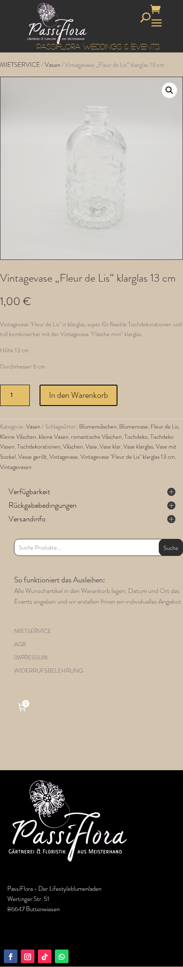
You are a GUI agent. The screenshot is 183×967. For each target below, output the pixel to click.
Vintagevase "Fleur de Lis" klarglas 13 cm (127, 456)
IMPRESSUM (31, 657)
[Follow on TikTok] (44, 956)
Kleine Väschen (18, 436)
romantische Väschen (96, 436)
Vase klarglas (138, 446)
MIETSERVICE (20, 64)
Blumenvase (133, 426)
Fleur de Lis (164, 426)
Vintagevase (63, 456)
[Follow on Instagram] (27, 956)
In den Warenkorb (78, 395)
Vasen (52, 64)
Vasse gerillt (32, 456)
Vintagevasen (15, 467)
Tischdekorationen (38, 446)
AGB (20, 644)
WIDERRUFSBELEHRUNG (48, 670)
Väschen (73, 446)
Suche (170, 548)
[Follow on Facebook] (10, 956)
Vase (91, 446)
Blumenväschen (98, 426)
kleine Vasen (54, 436)
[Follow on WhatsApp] (62, 956)
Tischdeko (136, 436)
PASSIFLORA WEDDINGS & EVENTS (98, 46)
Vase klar (110, 446)
